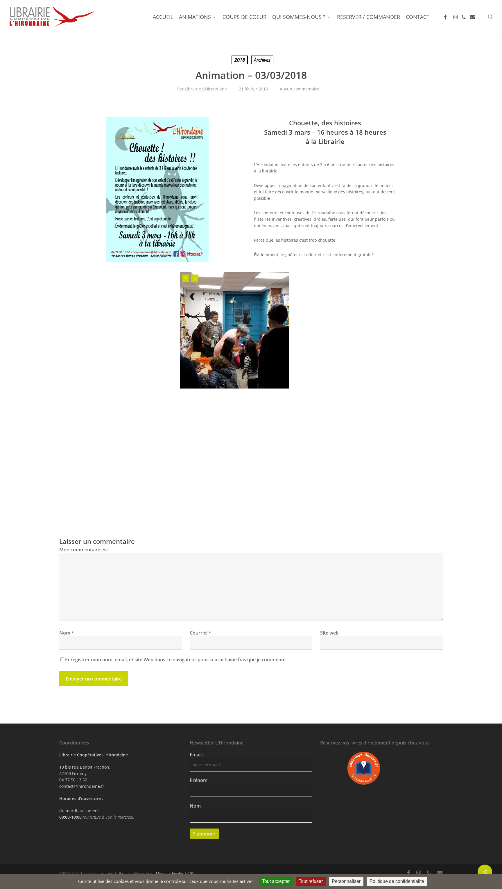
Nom (66, 633)
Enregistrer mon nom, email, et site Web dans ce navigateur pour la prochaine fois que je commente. (176, 659)
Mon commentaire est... (85, 549)
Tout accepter (276, 881)
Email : (197, 754)
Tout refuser (311, 881)
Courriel (200, 633)
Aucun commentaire (299, 89)
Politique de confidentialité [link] (397, 881)
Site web (329, 633)
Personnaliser (346, 881)
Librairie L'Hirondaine (206, 89)
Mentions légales (170, 873)
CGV (190, 873)
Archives (262, 60)
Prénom (198, 780)
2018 (239, 60)
